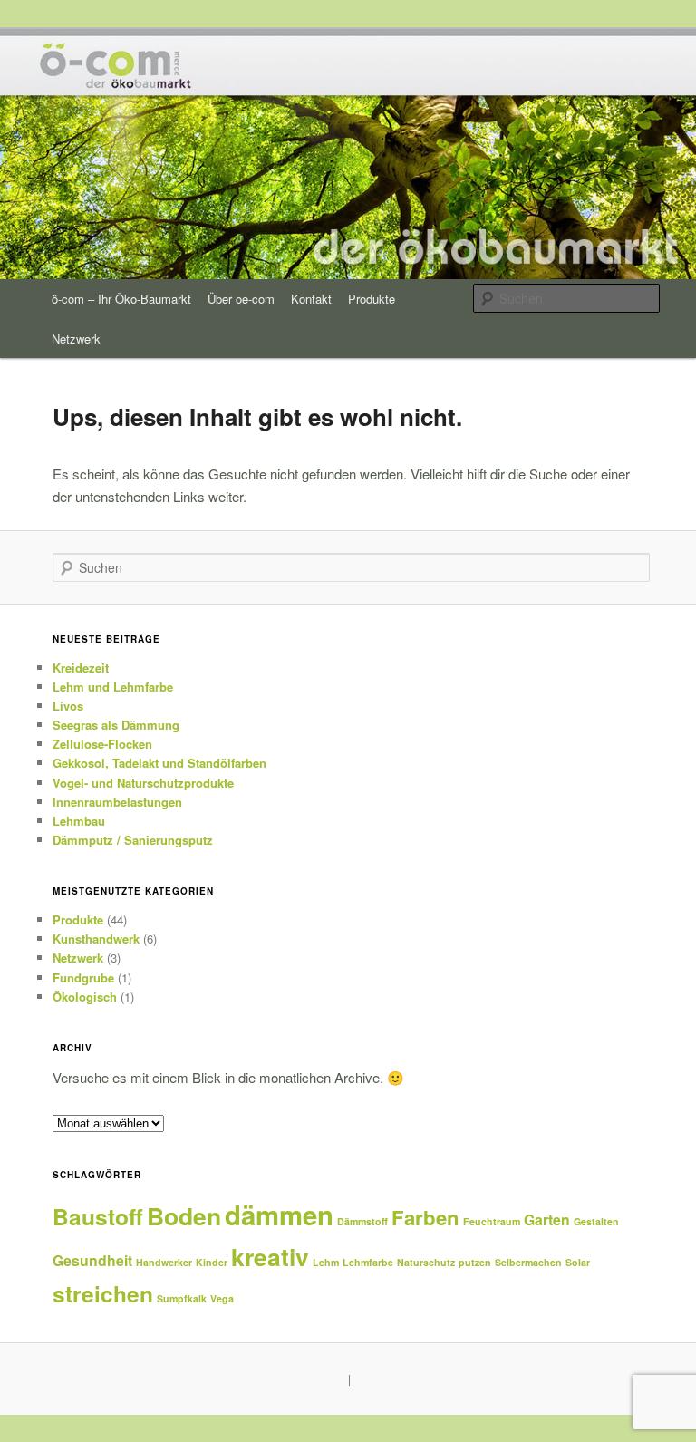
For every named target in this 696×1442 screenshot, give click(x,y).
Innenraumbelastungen (117, 801)
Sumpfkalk (182, 1298)
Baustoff (98, 1216)
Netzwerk (76, 338)
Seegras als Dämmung (116, 724)
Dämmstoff (362, 1221)
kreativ (270, 1256)
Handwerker (164, 1262)
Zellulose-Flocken (102, 743)
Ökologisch (85, 996)
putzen (475, 1262)
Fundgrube (83, 977)
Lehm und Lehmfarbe (113, 686)
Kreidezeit (81, 667)
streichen (103, 1293)
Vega (222, 1298)
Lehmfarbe (368, 1262)
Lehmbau (79, 820)
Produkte (371, 298)
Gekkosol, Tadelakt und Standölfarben (159, 762)
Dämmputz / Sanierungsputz (133, 839)
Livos (68, 705)
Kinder (211, 1262)
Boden (184, 1215)
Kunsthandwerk (96, 938)
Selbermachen (528, 1262)
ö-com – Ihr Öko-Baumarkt (121, 298)
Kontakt (311, 298)
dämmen (279, 1214)
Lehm (326, 1262)
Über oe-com (241, 298)
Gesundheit (92, 1260)
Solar (578, 1262)
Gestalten (596, 1221)
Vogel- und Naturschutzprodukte (143, 782)
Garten (547, 1219)
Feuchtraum (491, 1221)
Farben (425, 1217)
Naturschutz (426, 1262)
